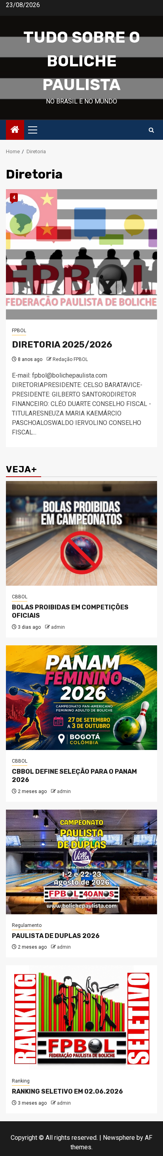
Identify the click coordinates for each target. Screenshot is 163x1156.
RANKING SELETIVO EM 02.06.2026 (67, 1091)
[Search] (151, 130)
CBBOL (19, 597)
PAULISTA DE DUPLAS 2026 (56, 936)
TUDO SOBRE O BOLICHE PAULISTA (81, 61)
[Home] (15, 130)
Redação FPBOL (70, 359)
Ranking (21, 1081)
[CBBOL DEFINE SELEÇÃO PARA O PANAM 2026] (81, 697)
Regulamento (27, 925)
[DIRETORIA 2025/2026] (81, 254)
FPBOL (19, 330)
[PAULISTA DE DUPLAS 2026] (81, 862)
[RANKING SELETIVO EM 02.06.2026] (81, 1017)
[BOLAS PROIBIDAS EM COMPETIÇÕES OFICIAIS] (81, 533)
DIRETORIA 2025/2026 (62, 344)
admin (58, 627)
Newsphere (119, 1137)
